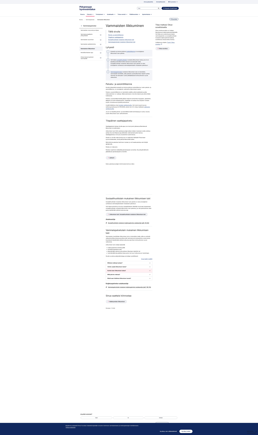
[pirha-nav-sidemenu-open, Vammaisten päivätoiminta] (101, 44)
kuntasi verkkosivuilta (125, 105)
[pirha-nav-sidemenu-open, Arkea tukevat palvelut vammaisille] (101, 58)
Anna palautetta (148, 2)
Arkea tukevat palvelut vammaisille (87, 57)
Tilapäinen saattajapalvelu (115, 37)
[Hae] (158, 8)
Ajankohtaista (146, 14)
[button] (96, 418)
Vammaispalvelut (90, 19)
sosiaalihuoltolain (122, 60)
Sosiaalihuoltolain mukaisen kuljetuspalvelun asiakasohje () (128, 223)
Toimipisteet (99, 14)
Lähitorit (111, 158)
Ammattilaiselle (160, 2)
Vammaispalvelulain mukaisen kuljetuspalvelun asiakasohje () (129, 287)
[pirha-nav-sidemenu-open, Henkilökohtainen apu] (101, 53)
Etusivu (82, 14)
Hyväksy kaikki (186, 431)
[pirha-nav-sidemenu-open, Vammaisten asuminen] (101, 40)
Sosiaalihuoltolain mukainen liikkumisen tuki (121, 39)
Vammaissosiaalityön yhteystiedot (87, 35)
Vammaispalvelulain (116, 72)
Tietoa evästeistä (70, 427)
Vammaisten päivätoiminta (88, 44)
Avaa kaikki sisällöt (146, 259)
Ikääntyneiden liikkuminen (117, 301)
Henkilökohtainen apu (87, 52)
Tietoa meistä (122, 14)
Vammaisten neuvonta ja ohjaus (90, 30)
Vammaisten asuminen (87, 39)
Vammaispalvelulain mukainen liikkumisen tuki (121, 42)
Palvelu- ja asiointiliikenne (115, 35)
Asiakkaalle (110, 14)
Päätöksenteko (133, 14)
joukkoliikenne (131, 51)
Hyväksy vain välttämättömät (168, 431)
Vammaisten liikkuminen (88, 48)
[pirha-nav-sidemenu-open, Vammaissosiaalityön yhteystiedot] (101, 35)
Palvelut (89, 14)
